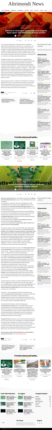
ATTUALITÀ (36, 10)
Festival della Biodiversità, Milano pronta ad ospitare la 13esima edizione (8, 101)
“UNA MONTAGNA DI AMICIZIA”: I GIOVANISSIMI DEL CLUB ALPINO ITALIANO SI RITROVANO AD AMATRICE (27, 101)
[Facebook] (25, 40)
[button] (49, 10)
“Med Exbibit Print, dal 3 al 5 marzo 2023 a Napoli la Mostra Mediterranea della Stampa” (44, 124)
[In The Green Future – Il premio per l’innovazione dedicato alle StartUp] (32, 145)
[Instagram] (39, 423)
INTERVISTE (27, 10)
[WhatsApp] (35, 40)
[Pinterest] (31, 40)
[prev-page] (24, 164)
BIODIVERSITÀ (13, 10)
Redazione (20, 35)
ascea (5, 92)
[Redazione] (15, 36)
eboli (15, 92)
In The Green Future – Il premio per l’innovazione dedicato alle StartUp (43, 111)
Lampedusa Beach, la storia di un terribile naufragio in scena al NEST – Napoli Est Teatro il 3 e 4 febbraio (44, 86)
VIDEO (46, 10)
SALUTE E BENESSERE (6, 10)
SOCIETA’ (41, 10)
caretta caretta (10, 92)
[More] (34, 93)
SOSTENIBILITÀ (20, 10)
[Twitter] (28, 40)
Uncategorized (40, 95)
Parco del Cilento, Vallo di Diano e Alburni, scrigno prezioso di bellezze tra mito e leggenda (44, 73)
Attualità (12, 25)
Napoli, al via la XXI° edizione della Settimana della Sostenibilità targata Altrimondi (44, 61)
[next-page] (27, 164)
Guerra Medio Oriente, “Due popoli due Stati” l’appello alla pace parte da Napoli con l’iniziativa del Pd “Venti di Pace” (44, 99)
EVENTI (31, 10)
